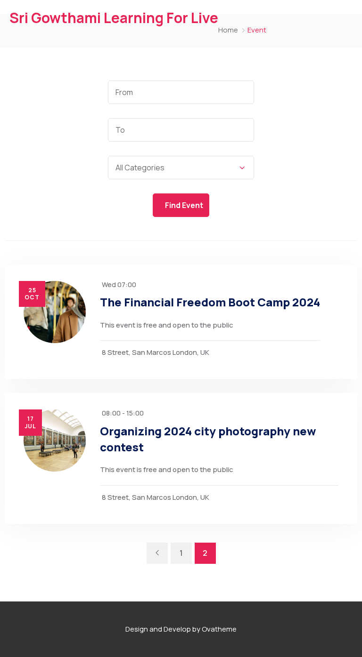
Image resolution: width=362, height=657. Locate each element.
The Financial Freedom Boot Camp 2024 (210, 302)
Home (228, 30)
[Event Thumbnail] (55, 312)
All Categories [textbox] (140, 167)
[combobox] (181, 167)
